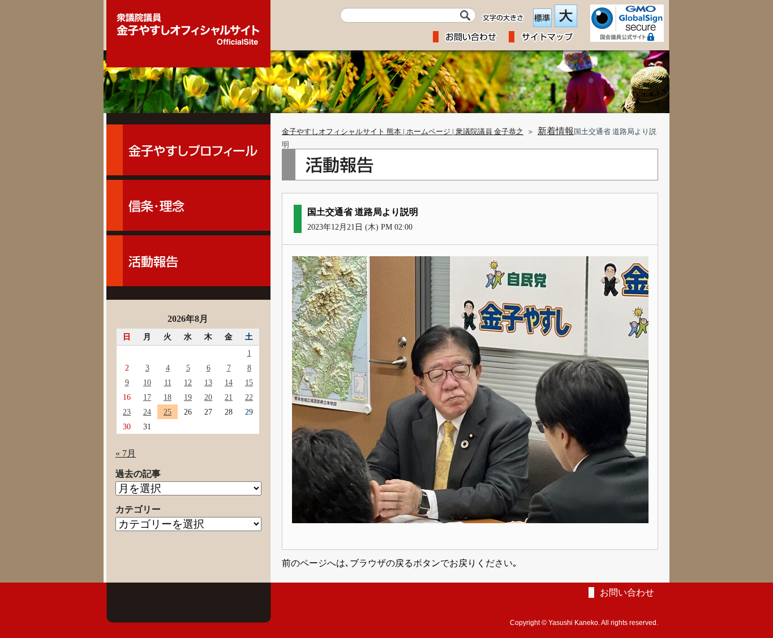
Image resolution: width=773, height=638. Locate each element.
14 (229, 382)
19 (188, 397)
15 (249, 382)
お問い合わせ (627, 592)
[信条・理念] (188, 205)
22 (249, 397)
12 (188, 382)
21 (229, 397)
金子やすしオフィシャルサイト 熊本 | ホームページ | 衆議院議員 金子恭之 (402, 132)
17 (147, 397)
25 (167, 411)
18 (167, 397)
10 (147, 382)
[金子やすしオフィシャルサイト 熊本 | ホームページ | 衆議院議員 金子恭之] (188, 25)
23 (127, 411)
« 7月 (125, 453)
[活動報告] (188, 260)
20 (208, 397)
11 (167, 382)
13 (208, 382)
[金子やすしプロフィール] (188, 149)
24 (147, 411)
